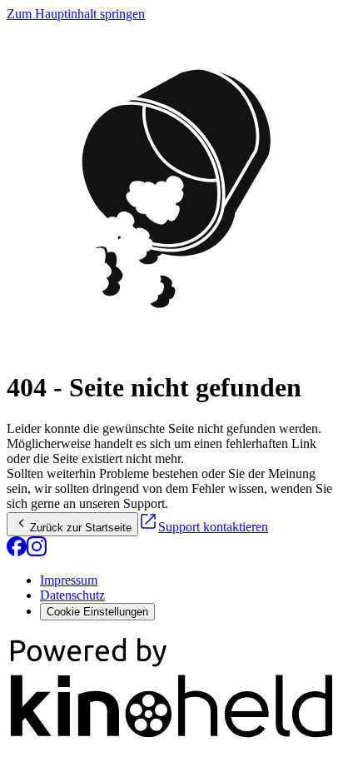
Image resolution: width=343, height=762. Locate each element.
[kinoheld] (171, 737)
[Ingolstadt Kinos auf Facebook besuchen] (17, 552)
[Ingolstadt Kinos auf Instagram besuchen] (37, 552)
